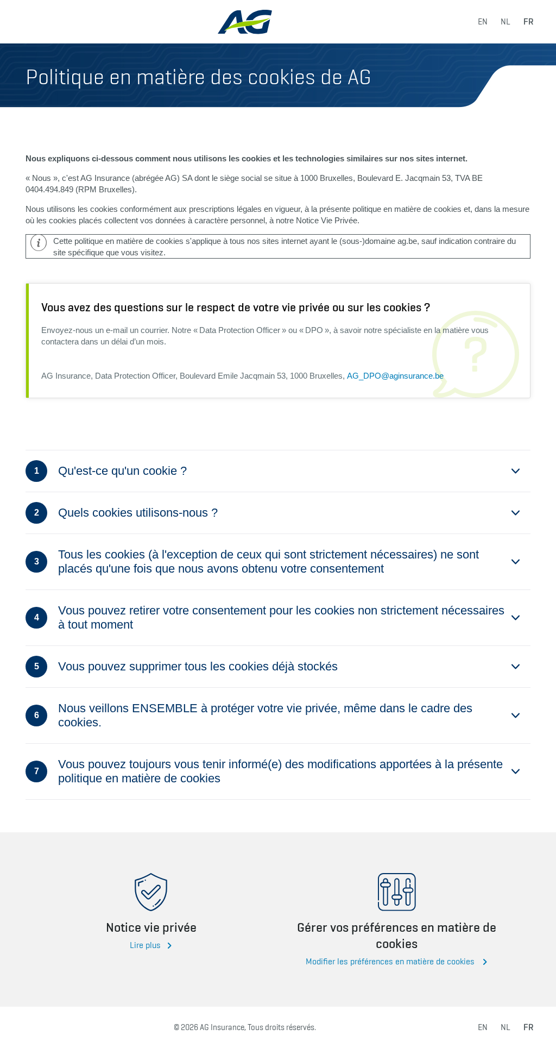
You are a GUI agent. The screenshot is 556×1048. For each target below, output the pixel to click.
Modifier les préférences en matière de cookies (391, 961)
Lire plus (145, 945)
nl (505, 21)
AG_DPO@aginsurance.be (395, 375)
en (483, 21)
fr (528, 21)
